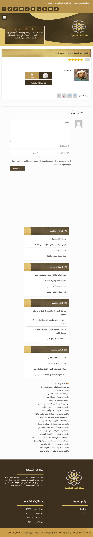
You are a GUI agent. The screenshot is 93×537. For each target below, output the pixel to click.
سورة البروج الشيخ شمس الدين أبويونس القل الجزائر (50, 437)
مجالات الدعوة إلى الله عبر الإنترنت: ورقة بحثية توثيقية (49, 312)
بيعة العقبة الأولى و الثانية (56, 256)
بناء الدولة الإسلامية (59, 239)
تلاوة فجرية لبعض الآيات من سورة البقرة (54, 431)
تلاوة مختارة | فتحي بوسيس (56, 292)
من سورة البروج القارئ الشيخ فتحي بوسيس (53, 404)
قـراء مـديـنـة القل (60, 383)
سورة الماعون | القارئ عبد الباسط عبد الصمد (50, 275)
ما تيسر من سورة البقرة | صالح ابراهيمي (55, 444)
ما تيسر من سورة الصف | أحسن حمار (56, 397)
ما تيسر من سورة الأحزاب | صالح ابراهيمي (54, 447)
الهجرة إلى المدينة (59, 250)
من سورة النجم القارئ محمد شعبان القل (54, 387)
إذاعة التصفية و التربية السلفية (55, 280)
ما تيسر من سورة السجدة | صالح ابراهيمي (54, 434)
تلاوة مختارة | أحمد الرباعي (56, 286)
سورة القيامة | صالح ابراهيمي (58, 394)
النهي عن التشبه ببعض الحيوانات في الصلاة (50, 245)
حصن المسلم (83, 509)
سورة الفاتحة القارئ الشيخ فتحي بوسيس (54, 417)
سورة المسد (67, 70)
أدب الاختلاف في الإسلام (56, 338)
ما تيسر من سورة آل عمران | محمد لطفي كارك (52, 414)
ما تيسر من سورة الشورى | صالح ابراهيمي (54, 451)
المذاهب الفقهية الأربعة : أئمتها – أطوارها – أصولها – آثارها (50, 331)
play (45, 76)
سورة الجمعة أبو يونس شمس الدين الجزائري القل (51, 441)
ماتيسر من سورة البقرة (61, 390)
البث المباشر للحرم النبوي (57, 363)
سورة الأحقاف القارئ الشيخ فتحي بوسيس (54, 420)
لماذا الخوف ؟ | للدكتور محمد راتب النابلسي (50, 374)
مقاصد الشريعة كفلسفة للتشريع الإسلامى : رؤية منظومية (48, 322)
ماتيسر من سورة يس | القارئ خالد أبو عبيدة (53, 424)
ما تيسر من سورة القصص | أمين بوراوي (55, 410)
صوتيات (85, 513)
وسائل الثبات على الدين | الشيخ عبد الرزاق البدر (50, 369)
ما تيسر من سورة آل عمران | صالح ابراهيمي (53, 427)
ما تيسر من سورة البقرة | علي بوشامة (55, 407)
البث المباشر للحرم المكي (57, 357)
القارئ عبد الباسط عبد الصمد (77, 53)
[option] (25, 33)
